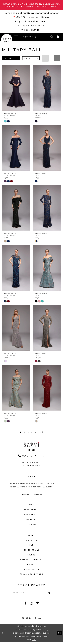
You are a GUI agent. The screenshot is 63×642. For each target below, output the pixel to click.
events (31, 555)
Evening (31, 524)
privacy (31, 564)
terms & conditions (31, 574)
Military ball (31, 514)
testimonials (31, 550)
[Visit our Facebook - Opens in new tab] (25, 603)
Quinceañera (31, 510)
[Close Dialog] (3, 632)
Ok (59, 633)
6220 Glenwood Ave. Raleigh (33, 17)
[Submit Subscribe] (45, 592)
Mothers (31, 519)
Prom (31, 505)
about (31, 535)
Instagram (26, 494)
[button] (16, 37)
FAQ (31, 545)
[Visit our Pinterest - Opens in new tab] (37, 603)
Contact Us (31, 540)
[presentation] (16, 88)
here (34, 639)
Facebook (37, 494)
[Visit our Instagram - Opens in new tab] (31, 603)
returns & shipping (31, 560)
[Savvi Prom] (7, 39)
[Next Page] (46, 432)
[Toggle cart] (58, 37)
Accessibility (31, 569)
